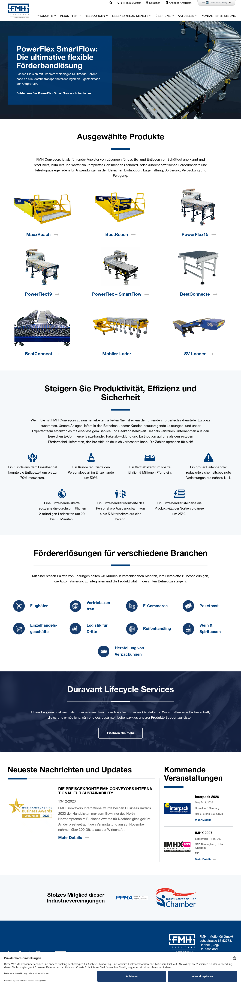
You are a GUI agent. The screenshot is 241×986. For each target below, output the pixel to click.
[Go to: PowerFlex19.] (42, 266)
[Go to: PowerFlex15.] (198, 206)
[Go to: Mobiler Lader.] (120, 326)
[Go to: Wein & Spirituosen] (188, 629)
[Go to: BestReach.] (120, 206)
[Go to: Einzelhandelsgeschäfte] (19, 629)
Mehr (70, 837)
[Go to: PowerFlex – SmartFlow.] (120, 266)
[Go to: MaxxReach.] (42, 206)
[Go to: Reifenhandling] (132, 629)
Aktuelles (186, 15)
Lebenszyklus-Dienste (130, 15)
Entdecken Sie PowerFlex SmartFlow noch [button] (51, 93)
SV (195, 353)
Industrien (68, 15)
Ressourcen (95, 15)
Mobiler (116, 353)
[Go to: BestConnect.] (42, 326)
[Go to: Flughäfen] (19, 606)
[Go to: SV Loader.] (198, 326)
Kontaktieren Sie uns (218, 15)
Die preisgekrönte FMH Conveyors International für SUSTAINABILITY (106, 790)
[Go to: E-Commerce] (132, 606)
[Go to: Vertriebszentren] (75, 606)
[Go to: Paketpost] (188, 606)
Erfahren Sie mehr (120, 733)
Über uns (163, 15)
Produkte (45, 15)
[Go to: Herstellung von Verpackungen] (103, 651)
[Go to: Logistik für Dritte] (75, 629)
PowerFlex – (116, 294)
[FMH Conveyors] (18, 11)
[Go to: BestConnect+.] (198, 266)
